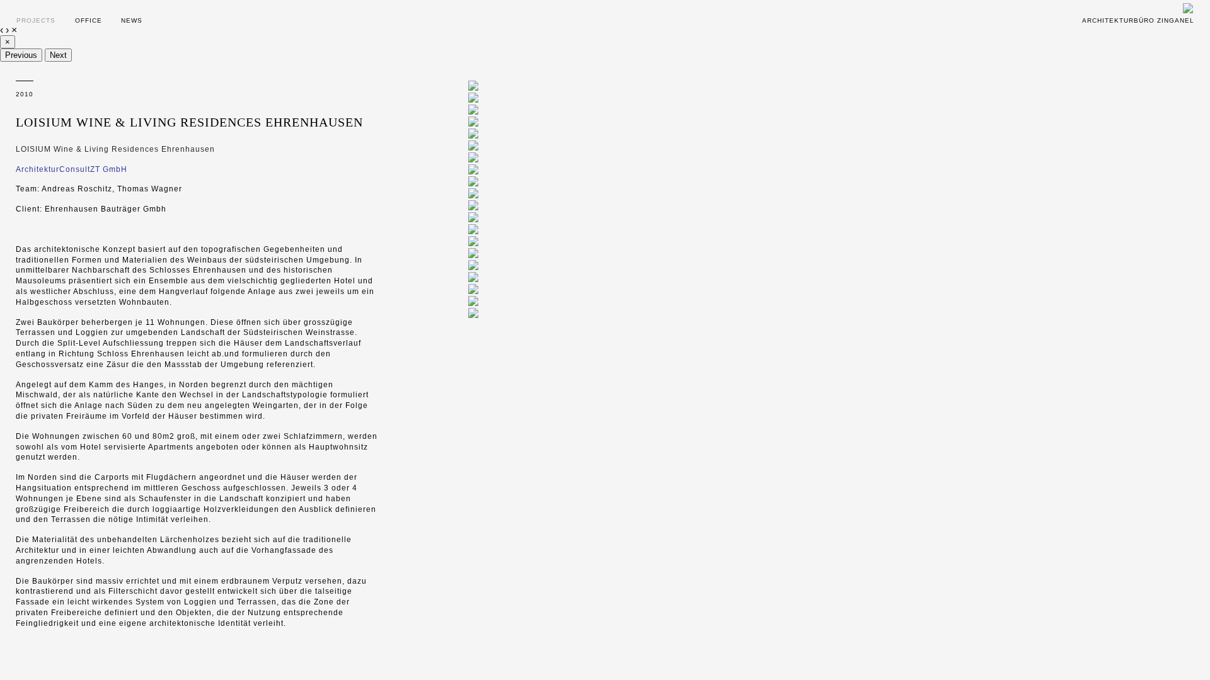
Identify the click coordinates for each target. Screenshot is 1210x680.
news (131, 20)
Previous (21, 55)
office (88, 20)
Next (58, 55)
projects (35, 20)
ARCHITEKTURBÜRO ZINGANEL (1138, 20)
